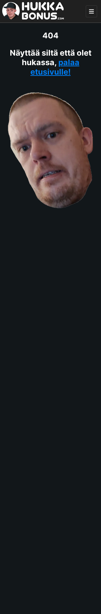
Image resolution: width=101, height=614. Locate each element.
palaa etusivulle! (54, 67)
